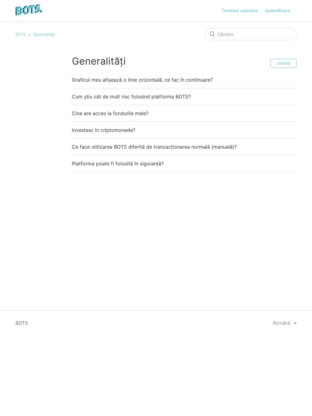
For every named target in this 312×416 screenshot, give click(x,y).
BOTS (21, 34)
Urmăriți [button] (283, 63)
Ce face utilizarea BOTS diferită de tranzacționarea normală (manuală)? (154, 147)
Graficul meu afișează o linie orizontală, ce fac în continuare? (142, 80)
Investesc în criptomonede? (103, 130)
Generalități (44, 34)
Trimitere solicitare (240, 10)
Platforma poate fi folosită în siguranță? (118, 163)
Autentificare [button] (277, 10)
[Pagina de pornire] (29, 14)
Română (282, 323)
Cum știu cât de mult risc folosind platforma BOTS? (131, 96)
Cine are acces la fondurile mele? (110, 113)
